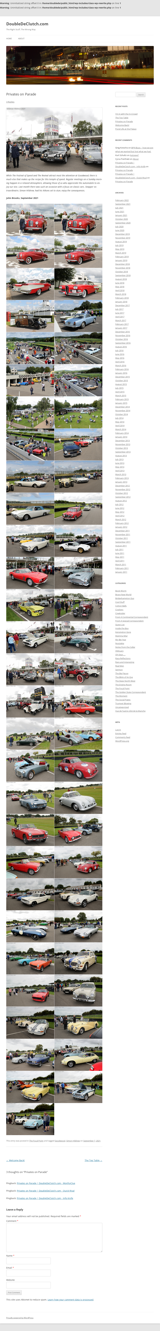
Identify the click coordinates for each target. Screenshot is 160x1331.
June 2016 (119, 354)
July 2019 (119, 245)
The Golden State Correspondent (130, 692)
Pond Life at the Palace (125, 129)
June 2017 (119, 313)
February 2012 (122, 523)
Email (10, 1267)
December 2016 (122, 331)
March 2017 (120, 320)
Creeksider (120, 613)
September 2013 (122, 451)
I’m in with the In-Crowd (126, 113)
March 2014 (120, 429)
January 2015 (121, 403)
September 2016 (122, 343)
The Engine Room (123, 684)
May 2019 (119, 249)
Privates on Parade (124, 121)
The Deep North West (125, 681)
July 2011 (119, 549)
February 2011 (122, 568)
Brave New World (123, 594)
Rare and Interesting (124, 662)
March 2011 (120, 564)
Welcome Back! (15, 1160)
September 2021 (122, 204)
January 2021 (121, 215)
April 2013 (119, 470)
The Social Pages (122, 699)
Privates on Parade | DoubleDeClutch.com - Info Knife (45, 1198)
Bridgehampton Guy (124, 598)
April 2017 (119, 316)
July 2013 (119, 459)
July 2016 (119, 350)
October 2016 (121, 339)
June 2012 (119, 508)
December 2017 (122, 305)
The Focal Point (36, 1140)
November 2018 (122, 267)
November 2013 (122, 444)
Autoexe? (134, 155)
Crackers (119, 609)
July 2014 (119, 418)
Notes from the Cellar (125, 647)
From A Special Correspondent (129, 620)
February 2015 (122, 399)
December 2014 (122, 406)
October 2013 (121, 448)
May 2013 (119, 466)
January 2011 (121, 572)
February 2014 (122, 433)
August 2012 (121, 500)
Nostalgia (119, 643)
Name (10, 1255)
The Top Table (93, 1160)
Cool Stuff (120, 602)
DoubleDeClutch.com (27, 24)
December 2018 (122, 264)
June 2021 (119, 211)
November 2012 (122, 489)
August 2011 (121, 545)
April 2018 (119, 290)
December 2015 (122, 376)
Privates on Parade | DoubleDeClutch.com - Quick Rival (46, 1190)
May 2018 (119, 286)
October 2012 (121, 493)
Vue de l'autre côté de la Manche (130, 711)
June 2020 (119, 230)
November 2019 (122, 237)
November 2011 (122, 534)
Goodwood (60, 1140)
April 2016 (119, 361)
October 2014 (121, 414)
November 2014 (122, 410)
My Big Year (120, 639)
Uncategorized (122, 707)
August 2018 (121, 279)
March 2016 (120, 365)
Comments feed (122, 737)
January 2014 (121, 436)
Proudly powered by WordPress (19, 1317)
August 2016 (121, 346)
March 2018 (120, 294)
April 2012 (119, 515)
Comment (12, 1220)
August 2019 (121, 241)
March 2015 (120, 395)
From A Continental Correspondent (131, 617)
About (21, 38)
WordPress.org (122, 741)
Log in (118, 729)
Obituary (119, 650)
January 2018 (121, 301)
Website (10, 1279)
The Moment (121, 696)
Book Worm (120, 590)
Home (9, 38)
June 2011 (119, 553)
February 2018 (122, 297)
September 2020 (122, 222)
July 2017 (119, 309)
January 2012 (121, 527)
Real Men (119, 665)
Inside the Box (122, 628)
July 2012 (119, 504)
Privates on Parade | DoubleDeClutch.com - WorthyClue (46, 1183)
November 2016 (122, 335)
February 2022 (122, 200)
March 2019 (120, 252)
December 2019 (122, 234)
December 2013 (122, 440)
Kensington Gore (123, 632)
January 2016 (121, 373)
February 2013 (122, 478)
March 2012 (120, 519)
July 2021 (119, 207)
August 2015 (121, 384)
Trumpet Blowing (123, 703)
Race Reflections (122, 658)
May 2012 (119, 512)
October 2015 (121, 380)
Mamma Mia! (121, 635)
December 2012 (122, 485)
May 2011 (119, 557)
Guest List (120, 624)
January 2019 (121, 260)
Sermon (119, 669)
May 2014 (119, 421)
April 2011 (119, 560)
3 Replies (10, 101)
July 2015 (119, 388)
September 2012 (122, 497)
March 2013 (120, 474)
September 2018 (122, 275)
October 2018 (121, 271)
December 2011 (122, 530)
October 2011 (121, 538)
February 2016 (122, 369)
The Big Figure (121, 673)
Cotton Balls (121, 605)
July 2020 (119, 226)
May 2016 (119, 358)
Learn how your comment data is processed (70, 1299)
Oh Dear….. (120, 654)
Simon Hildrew (73, 1140)
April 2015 (119, 391)
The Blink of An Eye (124, 677)
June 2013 (119, 463)
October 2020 (121, 219)
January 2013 (121, 481)
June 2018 (119, 282)
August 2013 (121, 455)
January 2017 (121, 328)
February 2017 (122, 324)
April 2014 (119, 425)
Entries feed (120, 733)
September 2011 (122, 542)
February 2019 (122, 256)
